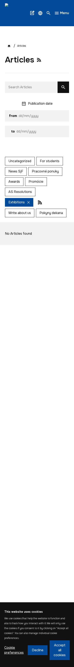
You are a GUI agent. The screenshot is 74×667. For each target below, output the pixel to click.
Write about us (19, 213)
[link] (16, 13)
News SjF (15, 171)
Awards (14, 181)
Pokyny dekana (51, 213)
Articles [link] (21, 46)
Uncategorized (19, 161)
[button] (40, 13)
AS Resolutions (20, 192)
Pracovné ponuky (45, 171)
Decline (37, 650)
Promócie (36, 181)
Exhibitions (16, 202)
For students (49, 161)
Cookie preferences (14, 650)
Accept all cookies (60, 650)
